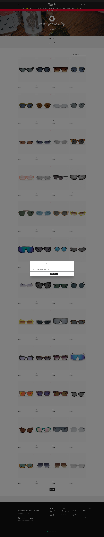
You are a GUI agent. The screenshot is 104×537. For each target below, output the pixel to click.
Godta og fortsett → (54, 273)
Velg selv (47, 273)
